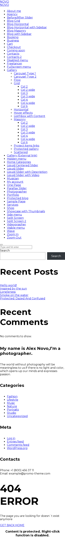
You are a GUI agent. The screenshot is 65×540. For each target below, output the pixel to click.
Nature (12, 406)
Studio (11, 413)
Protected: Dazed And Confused (22, 298)
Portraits (13, 409)
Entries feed (15, 441)
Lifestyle (12, 399)
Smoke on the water (14, 295)
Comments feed (18, 444)
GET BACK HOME (12, 525)
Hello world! (8, 285)
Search (5, 250)
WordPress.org (17, 448)
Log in (11, 438)
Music (11, 403)
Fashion (12, 396)
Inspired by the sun (13, 288)
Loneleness (8, 292)
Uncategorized (17, 416)
